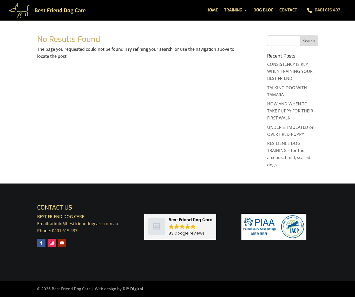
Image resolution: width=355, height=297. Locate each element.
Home (212, 10)
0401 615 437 (327, 10)
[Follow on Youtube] (62, 243)
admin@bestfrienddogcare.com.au (84, 223)
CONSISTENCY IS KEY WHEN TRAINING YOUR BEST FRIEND (290, 71)
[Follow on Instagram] (52, 243)
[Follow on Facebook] (41, 243)
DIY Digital (133, 288)
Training (233, 10)
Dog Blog (263, 10)
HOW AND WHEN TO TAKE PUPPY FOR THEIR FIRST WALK (290, 111)
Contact (288, 10)
